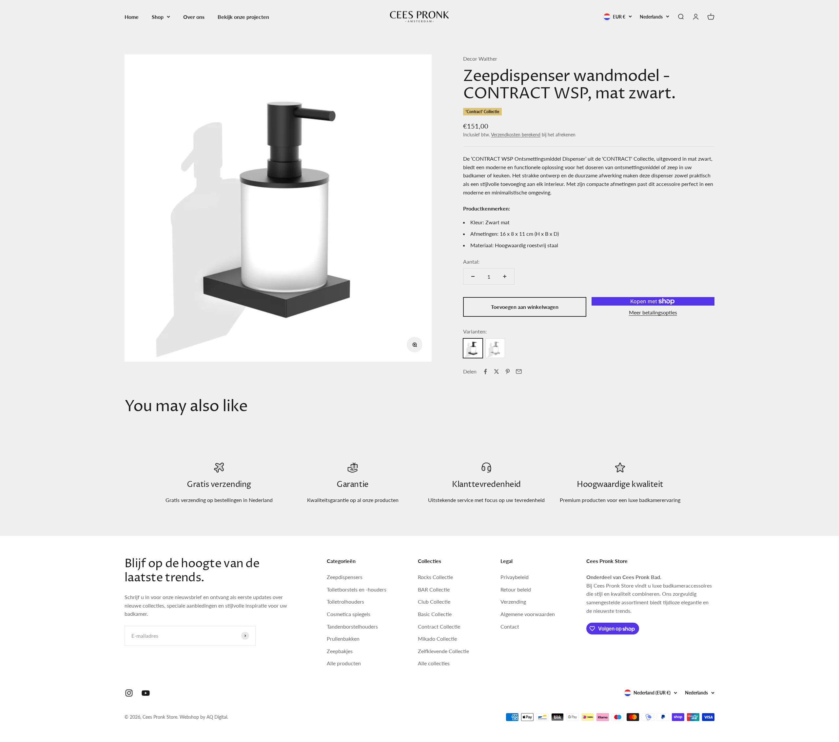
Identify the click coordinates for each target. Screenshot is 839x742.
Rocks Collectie (435, 577)
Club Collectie (434, 601)
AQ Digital (216, 717)
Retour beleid (515, 589)
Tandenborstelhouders (352, 626)
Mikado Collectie (437, 638)
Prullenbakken (343, 638)
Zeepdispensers (344, 577)
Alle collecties (434, 663)
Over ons (194, 16)
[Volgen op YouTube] (145, 693)
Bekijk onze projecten (243, 16)
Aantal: (471, 261)
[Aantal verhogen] (504, 276)
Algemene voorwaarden (527, 614)
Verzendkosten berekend (515, 134)
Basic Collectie (435, 614)
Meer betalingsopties (653, 312)
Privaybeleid (514, 577)
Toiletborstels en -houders (356, 589)
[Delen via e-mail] (518, 371)
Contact (509, 626)
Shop (158, 16)
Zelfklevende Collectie (443, 651)
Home (132, 16)
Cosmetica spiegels (348, 614)
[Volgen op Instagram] (129, 693)
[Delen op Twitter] (496, 371)
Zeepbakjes (340, 651)
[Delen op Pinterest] (507, 371)
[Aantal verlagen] (472, 276)
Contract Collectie (439, 626)
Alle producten (344, 663)
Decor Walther (480, 58)
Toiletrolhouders (345, 601)
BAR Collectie (434, 589)
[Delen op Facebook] (485, 371)
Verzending (513, 601)
